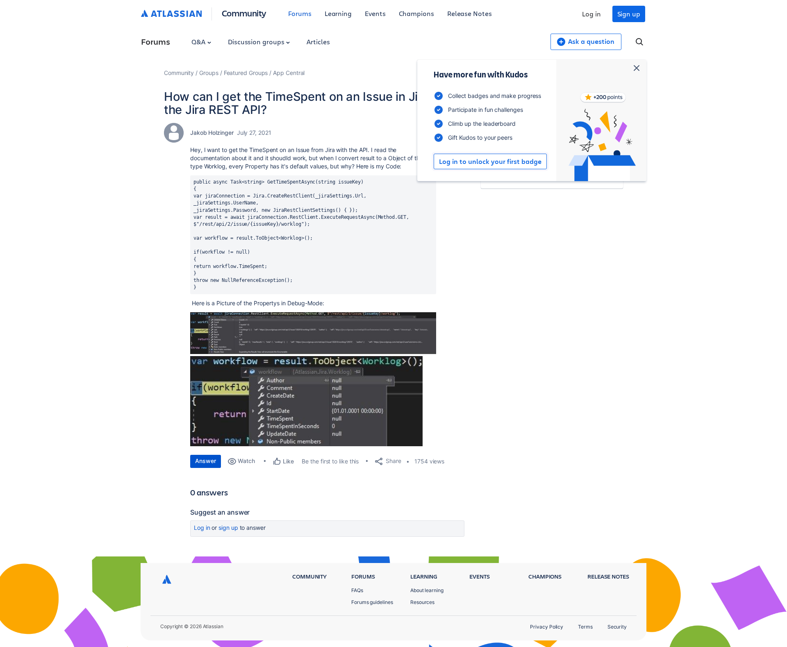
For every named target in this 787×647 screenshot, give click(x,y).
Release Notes (469, 13)
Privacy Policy (546, 627)
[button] (313, 333)
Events (375, 13)
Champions (416, 13)
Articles (318, 41)
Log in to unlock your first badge (490, 161)
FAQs (357, 590)
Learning (338, 13)
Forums (300, 13)
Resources (422, 602)
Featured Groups (246, 72)
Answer (205, 460)
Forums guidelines (372, 602)
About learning (427, 590)
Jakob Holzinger (212, 132)
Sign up (628, 13)
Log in (591, 13)
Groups (208, 72)
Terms (585, 627)
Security (617, 627)
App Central (289, 72)
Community (244, 13)
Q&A (199, 41)
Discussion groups (257, 41)
